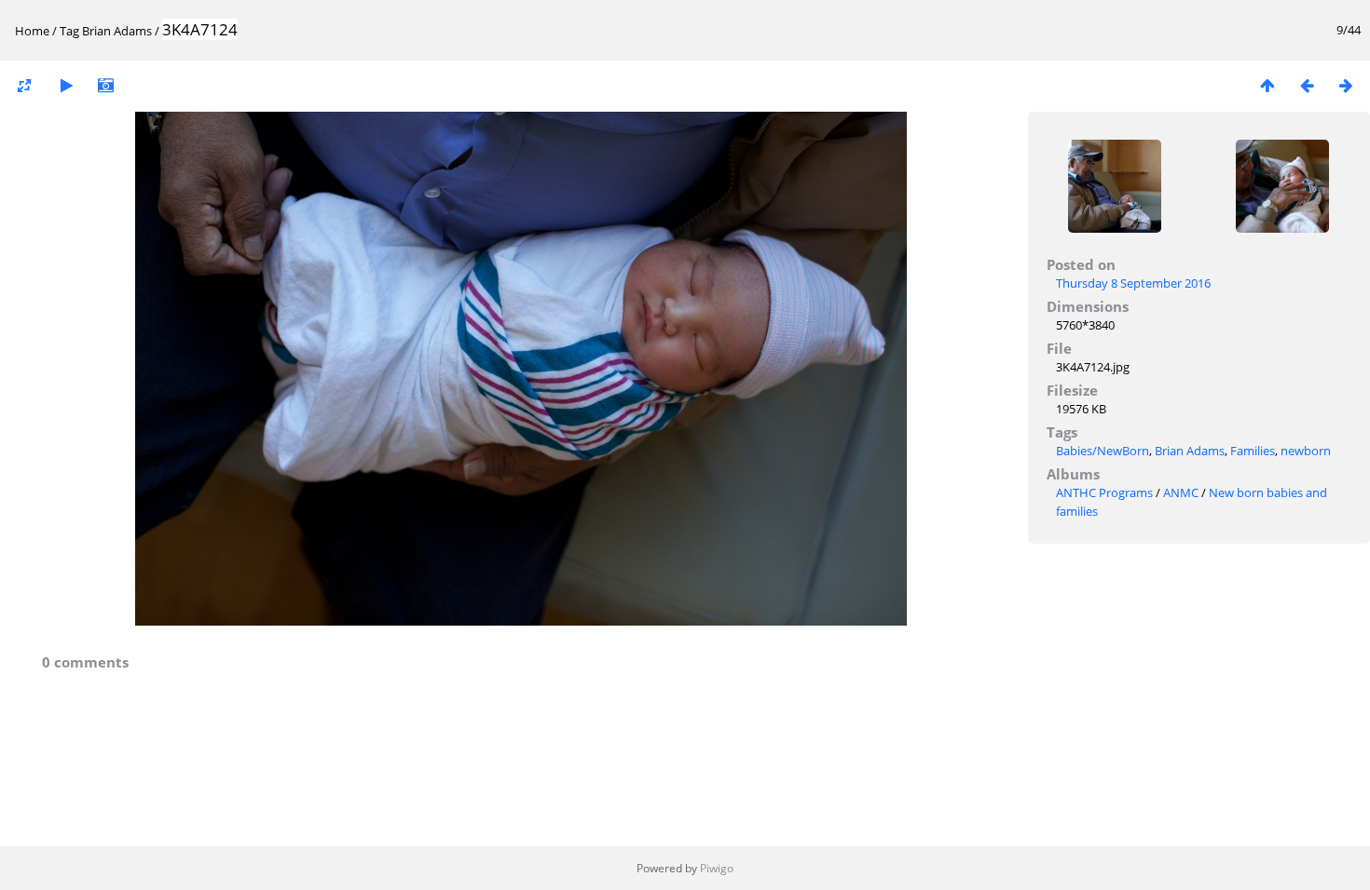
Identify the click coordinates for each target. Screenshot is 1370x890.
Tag (69, 30)
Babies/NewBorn (1102, 450)
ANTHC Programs (1104, 492)
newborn (1306, 450)
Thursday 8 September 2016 (1133, 283)
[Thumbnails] (1267, 85)
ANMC (1181, 492)
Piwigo (716, 868)
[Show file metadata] (105, 85)
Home (32, 30)
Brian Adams (117, 30)
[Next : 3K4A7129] (1345, 85)
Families (1252, 450)
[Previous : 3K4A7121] (1306, 85)
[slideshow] (66, 85)
